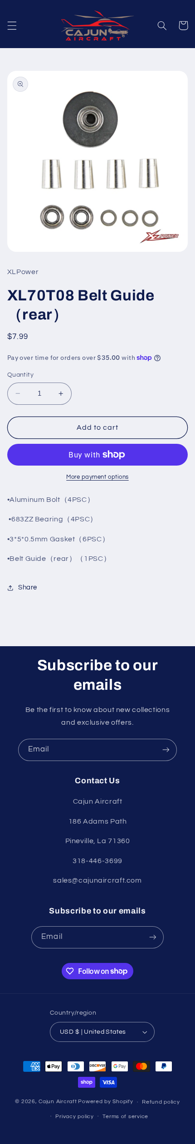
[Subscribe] (166, 750)
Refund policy (161, 1102)
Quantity (20, 375)
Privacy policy (74, 1116)
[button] (11, 25)
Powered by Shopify (105, 1102)
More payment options (97, 477)
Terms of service (125, 1116)
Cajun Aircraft (58, 1102)
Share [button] (27, 587)
